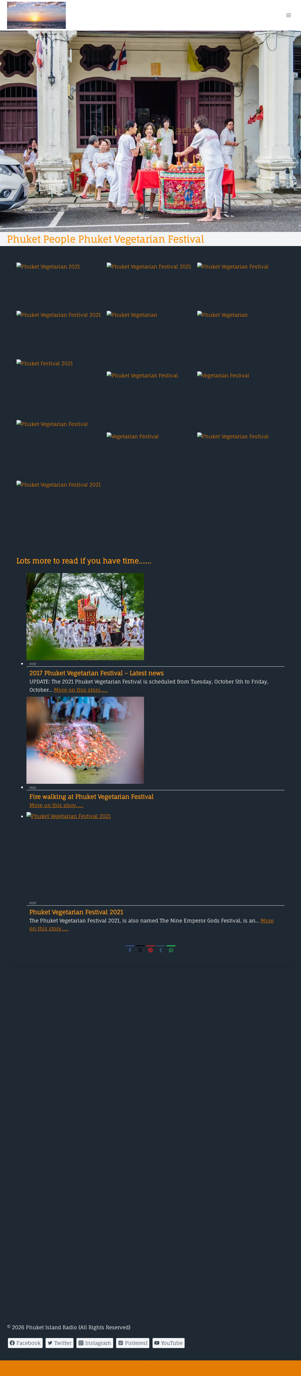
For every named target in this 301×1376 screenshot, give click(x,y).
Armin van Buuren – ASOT (39, 1218)
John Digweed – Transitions (42, 1244)
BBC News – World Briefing (40, 1111)
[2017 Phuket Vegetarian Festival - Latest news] (155, 616)
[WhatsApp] (171, 949)
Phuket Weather (27, 1029)
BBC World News (27, 1095)
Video (14, 1068)
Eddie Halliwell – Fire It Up (41, 1231)
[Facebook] (130, 949)
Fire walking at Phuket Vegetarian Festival (91, 796)
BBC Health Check (29, 1175)
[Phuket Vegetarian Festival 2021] (155, 855)
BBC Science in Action (34, 1159)
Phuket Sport (23, 1042)
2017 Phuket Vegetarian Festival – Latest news (96, 673)
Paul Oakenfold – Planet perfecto (48, 1296)
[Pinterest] (150, 949)
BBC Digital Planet (29, 1127)
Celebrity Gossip (27, 1055)
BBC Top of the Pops (32, 1191)
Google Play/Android (32, 990)
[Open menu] (288, 15)
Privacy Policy (25, 1352)
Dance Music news (30, 1016)
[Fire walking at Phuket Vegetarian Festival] (155, 740)
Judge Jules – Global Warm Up (45, 1257)
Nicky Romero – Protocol (38, 1270)
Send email (65, 1352)
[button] (60, 285)
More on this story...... (81, 690)
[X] (140, 949)
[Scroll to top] (150, 1368)
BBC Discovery (25, 1143)
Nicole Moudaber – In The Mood (48, 1283)
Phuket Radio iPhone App (39, 1003)
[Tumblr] (160, 949)
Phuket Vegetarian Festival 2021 (76, 912)
